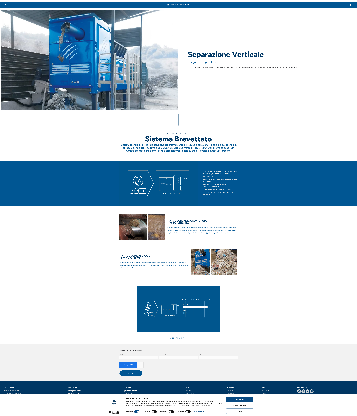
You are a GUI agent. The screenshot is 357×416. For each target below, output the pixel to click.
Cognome (162, 354)
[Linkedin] (312, 391)
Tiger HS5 (230, 391)
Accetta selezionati (239, 405)
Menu (7, 5)
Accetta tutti (240, 399)
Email (200, 354)
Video (264, 393)
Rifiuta (239, 411)
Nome (121, 354)
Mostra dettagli (199, 411)
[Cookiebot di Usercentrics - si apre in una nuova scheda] (114, 412)
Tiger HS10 (231, 393)
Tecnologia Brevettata (74, 391)
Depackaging (189, 393)
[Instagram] (303, 391)
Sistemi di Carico (128, 393)
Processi (188, 391)
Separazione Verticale (130, 391)
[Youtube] (307, 391)
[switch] (154, 411)
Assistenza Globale (73, 393)
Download (265, 391)
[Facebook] (299, 391)
